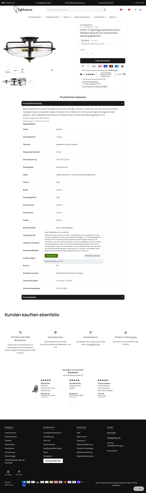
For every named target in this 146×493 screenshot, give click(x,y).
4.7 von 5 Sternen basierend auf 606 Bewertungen (105, 74)
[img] (73, 372)
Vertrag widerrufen (53, 461)
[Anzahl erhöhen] (92, 53)
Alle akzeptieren (51, 256)
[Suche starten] (104, 10)
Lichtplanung (10, 452)
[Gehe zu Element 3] (22, 82)
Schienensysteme (81, 17)
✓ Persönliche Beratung (89, 82)
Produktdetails (29, 297)
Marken (112, 17)
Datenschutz (82, 436)
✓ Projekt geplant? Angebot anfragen (94, 86)
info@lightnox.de (9, 3)
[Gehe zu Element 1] (6, 82)
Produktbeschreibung (32, 103)
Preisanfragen (10, 456)
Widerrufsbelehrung (84, 444)
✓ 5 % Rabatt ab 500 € (42, 3)
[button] (71, 401)
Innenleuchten (35, 17)
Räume (66, 17)
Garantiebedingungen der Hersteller (15, 461)
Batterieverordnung (84, 452)
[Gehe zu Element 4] (30, 82)
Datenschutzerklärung (52, 261)
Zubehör (8, 440)
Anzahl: (83, 49)
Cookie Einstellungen (85, 448)
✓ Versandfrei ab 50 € (105, 3)
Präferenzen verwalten (92, 256)
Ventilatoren (99, 17)
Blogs (45, 452)
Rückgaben (47, 456)
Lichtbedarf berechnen (52, 433)
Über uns (46, 440)
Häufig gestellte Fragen (52, 448)
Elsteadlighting (86, 25)
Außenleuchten (52, 17)
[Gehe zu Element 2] (14, 82)
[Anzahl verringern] (83, 53)
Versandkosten (49, 444)
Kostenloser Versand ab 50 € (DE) (93, 43)
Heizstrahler (9, 444)
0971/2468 (111, 433)
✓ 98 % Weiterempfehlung (74, 3)
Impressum (81, 440)
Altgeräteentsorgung (85, 456)
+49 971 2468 (139, 3)
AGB (61, 261)
